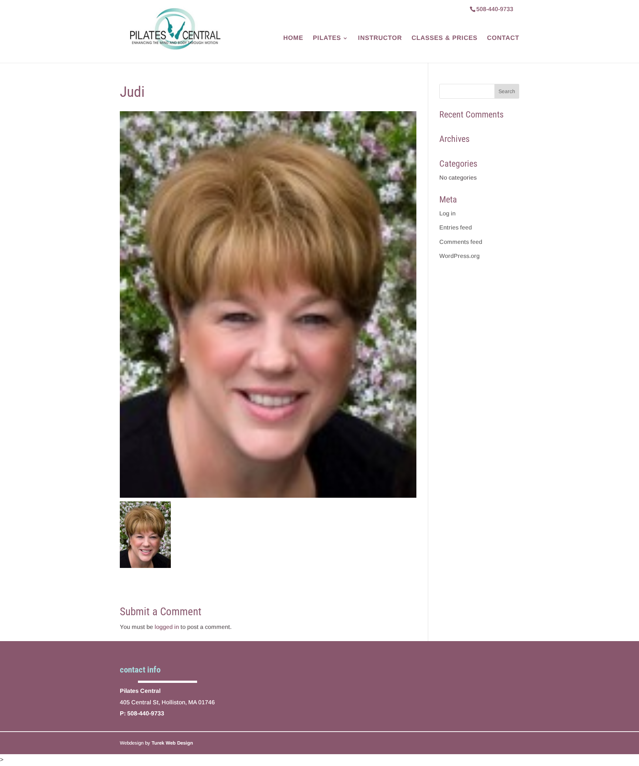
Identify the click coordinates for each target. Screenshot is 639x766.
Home (293, 38)
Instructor (380, 38)
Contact (503, 38)
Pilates (327, 38)
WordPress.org (459, 256)
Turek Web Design (172, 743)
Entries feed (455, 227)
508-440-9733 (494, 9)
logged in (167, 627)
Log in (447, 213)
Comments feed (460, 242)
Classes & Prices (444, 38)
